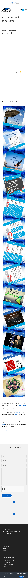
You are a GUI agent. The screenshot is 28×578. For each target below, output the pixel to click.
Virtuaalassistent (7, 543)
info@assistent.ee (14, 2)
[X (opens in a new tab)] (10, 3)
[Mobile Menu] (25, 9)
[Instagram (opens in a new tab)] (14, 3)
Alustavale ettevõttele (8, 564)
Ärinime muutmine (7, 566)
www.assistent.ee (7, 535)
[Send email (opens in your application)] (18, 3)
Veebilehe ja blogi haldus (9, 568)
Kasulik (4, 550)
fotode (16, 414)
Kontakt (4, 552)
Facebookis (18, 412)
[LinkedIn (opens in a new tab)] (16, 3)
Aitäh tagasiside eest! (7, 430)
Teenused (5, 545)
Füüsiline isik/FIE (7, 562)
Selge (21, 576)
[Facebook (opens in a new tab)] (12, 3)
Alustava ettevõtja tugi (8, 560)
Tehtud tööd (6, 547)
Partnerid (5, 548)
